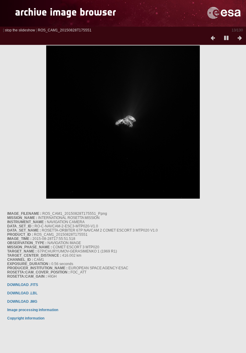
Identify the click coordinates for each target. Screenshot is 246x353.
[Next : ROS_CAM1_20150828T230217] (239, 38)
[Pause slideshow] (226, 38)
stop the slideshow (20, 30)
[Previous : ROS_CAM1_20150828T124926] (212, 38)
